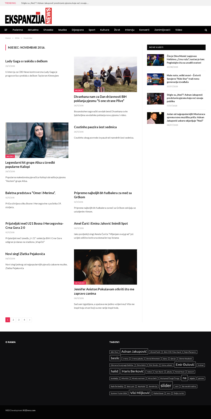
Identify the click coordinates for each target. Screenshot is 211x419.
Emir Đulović (185, 364)
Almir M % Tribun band (172, 352)
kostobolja (114, 378)
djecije (173, 359)
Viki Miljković (140, 393)
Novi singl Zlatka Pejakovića (25, 254)
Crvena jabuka (137, 359)
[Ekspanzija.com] (28, 16)
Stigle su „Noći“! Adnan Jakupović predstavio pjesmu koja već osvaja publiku (56, 3)
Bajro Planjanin (190, 352)
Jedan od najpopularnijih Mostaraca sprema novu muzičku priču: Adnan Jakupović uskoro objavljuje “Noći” (186, 117)
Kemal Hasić (180, 372)
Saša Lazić (130, 386)
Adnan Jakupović (134, 351)
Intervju (129, 29)
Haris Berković (133, 371)
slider (166, 385)
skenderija (153, 386)
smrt (177, 386)
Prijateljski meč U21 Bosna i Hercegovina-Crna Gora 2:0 (34, 225)
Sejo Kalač (141, 386)
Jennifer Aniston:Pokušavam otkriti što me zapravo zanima (104, 291)
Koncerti (144, 29)
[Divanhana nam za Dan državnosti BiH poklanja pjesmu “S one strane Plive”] (105, 74)
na (184, 378)
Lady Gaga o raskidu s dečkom (26, 61)
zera (168, 393)
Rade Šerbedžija (117, 386)
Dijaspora (78, 29)
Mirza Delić (152, 378)
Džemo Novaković (185, 359)
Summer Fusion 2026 (119, 393)
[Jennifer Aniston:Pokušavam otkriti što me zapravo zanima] (105, 267)
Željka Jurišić (179, 393)
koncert (191, 372)
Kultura (104, 29)
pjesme (201, 378)
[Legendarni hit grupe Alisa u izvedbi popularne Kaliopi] (36, 140)
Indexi (149, 372)
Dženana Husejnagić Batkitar (122, 365)
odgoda (192, 378)
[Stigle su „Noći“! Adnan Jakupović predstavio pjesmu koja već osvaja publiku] (155, 99)
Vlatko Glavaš (158, 393)
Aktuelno (33, 29)
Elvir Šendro (153, 365)
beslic (115, 358)
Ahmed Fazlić (155, 352)
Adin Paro (114, 352)
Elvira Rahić (141, 365)
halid (114, 371)
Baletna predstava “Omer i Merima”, (30, 193)
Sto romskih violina (189, 386)
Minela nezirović (138, 378)
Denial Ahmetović (153, 359)
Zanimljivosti (162, 29)
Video (178, 29)
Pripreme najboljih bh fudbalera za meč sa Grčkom (103, 195)
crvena (125, 359)
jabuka (169, 372)
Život (117, 29)
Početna (18, 29)
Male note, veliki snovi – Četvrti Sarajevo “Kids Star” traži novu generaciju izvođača (184, 78)
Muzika (62, 29)
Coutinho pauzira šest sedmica (95, 127)
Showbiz (48, 29)
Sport (92, 29)
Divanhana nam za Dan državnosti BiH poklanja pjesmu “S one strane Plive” (100, 99)
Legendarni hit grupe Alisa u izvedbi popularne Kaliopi (30, 164)
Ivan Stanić (159, 372)
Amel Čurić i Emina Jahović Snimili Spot (101, 223)
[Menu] (6, 30)
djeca (165, 359)
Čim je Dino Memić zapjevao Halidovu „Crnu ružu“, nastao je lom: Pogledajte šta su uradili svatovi (186, 59)
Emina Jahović (167, 365)
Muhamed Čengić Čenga (169, 378)
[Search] (205, 29)
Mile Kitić (125, 378)
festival (201, 365)
